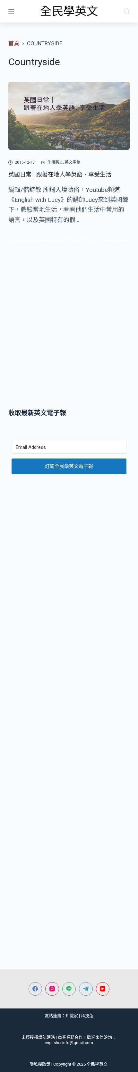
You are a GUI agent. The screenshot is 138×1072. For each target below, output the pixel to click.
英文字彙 (72, 162)
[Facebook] (35, 989)
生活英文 (55, 162)
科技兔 (87, 1015)
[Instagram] (52, 989)
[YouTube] (103, 989)
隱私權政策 (40, 1064)
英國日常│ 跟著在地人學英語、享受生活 (59, 174)
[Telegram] (86, 989)
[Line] (69, 989)
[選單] (11, 11)
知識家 (71, 1015)
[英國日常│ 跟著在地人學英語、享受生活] (69, 116)
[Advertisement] (69, 326)
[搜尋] (127, 11)
